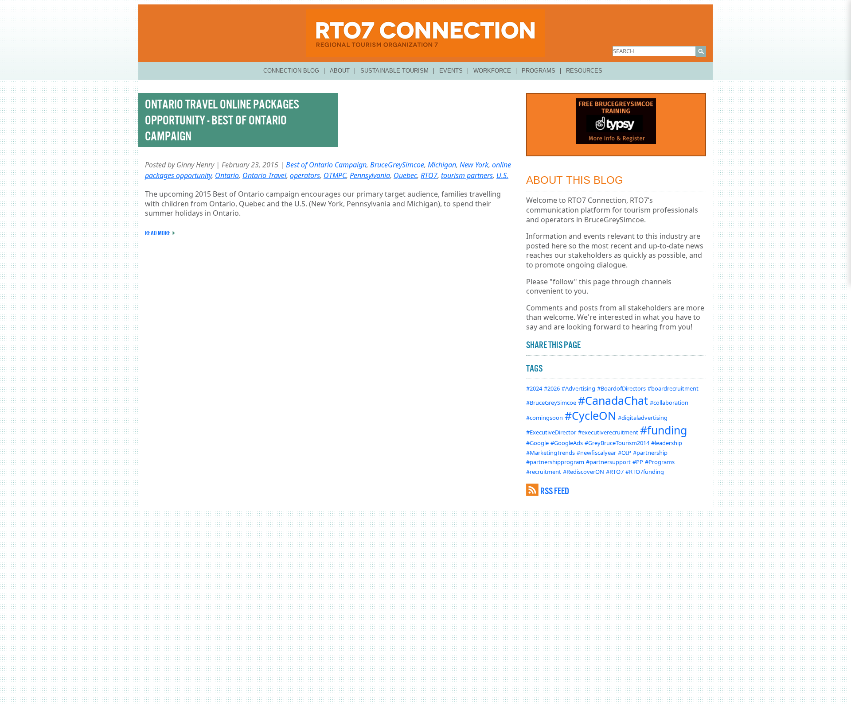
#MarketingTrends (550, 453)
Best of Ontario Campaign (326, 165)
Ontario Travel (264, 175)
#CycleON (590, 415)
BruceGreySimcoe (397, 165)
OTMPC (335, 175)
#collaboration (669, 403)
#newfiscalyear (596, 453)
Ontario (227, 175)
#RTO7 (615, 472)
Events (451, 70)
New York (474, 165)
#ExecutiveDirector (551, 432)
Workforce (492, 70)
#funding (663, 430)
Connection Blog (291, 70)
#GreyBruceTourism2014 (617, 443)
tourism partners (467, 175)
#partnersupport (608, 462)
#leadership (666, 443)
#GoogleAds (566, 443)
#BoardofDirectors (621, 388)
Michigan (442, 165)
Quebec (405, 175)
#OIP (624, 453)
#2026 (552, 388)
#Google (537, 443)
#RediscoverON (583, 472)
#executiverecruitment (608, 432)
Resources (584, 70)
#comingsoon (544, 418)
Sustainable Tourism (394, 70)
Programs (538, 70)
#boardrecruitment (673, 388)
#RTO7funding (644, 472)
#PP (637, 462)
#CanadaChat (613, 400)
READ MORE (158, 232)
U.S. (502, 175)
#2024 (534, 388)
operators (305, 175)
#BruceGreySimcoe (551, 403)
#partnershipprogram (555, 462)
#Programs (660, 462)
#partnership (650, 453)
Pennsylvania (370, 175)
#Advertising (578, 388)
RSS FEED (554, 491)
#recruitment (543, 472)
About (340, 70)
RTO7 (429, 175)
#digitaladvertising (643, 418)
